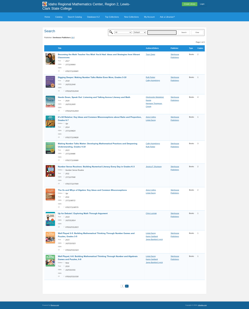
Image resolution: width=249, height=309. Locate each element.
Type (191, 48)
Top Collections (112, 17)
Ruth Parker (150, 77)
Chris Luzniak (151, 213)
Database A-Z (93, 17)
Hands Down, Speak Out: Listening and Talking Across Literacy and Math (94, 97)
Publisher (174, 48)
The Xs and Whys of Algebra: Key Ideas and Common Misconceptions (92, 190)
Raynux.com (55, 305)
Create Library (189, 4)
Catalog (58, 17)
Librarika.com (202, 305)
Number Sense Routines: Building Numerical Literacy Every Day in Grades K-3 (96, 166)
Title (59, 48)
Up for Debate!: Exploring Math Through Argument (83, 213)
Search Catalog (75, 17)
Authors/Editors (152, 48)
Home (47, 17)
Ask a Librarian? (167, 17)
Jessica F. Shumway (154, 167)
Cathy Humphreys (153, 80)
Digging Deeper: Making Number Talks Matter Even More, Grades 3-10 (92, 77)
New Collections (131, 17)
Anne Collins (151, 117)
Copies (200, 48)
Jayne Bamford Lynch (154, 239)
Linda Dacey (151, 120)
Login (202, 4)
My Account (149, 17)
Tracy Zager (150, 54)
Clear (197, 32)
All (73, 38)
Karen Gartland (152, 236)
